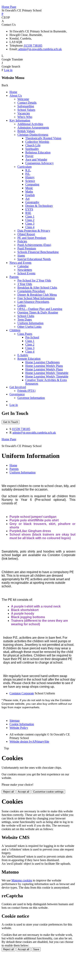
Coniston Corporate (21, 693)
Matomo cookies (21, 880)
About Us (15, 95)
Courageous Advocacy (39, 163)
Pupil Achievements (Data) (34, 245)
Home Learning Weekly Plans (44, 365)
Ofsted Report (26, 234)
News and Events (20, 262)
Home (13, 92)
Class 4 (29, 227)
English (30, 195)
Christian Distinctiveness (32, 134)
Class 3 (29, 223)
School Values (26, 109)
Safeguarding (25, 106)
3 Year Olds (24, 284)
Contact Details (27, 102)
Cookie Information (21, 724)
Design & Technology (39, 205)
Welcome (23, 99)
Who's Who (24, 117)
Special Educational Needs (34, 259)
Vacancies (23, 113)
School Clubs (25, 316)
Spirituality (32, 149)
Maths (29, 191)
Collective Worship (37, 141)
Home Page (9, 6)
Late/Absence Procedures (33, 301)
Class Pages (24, 333)
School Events (26, 273)
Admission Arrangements (33, 127)
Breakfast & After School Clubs (37, 287)
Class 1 (29, 216)
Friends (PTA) (26, 390)
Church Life (32, 145)
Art (27, 198)
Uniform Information (30, 323)
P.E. (27, 173)
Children (14, 330)
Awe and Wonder (36, 159)
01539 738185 (32, 45)
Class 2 (29, 220)
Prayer (29, 156)
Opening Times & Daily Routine (37, 312)
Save (36, 949)
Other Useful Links (29, 326)
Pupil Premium (26, 248)
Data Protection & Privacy (33, 230)
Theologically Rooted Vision (43, 138)
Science (30, 181)
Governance (17, 394)
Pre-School (32, 337)
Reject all (8, 791)
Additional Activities (30, 124)
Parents (14, 277)
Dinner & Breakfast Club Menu (37, 294)
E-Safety (22, 355)
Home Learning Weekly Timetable (46, 373)
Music (29, 188)
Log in (8, 70)
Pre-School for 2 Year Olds (34, 280)
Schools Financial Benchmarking (38, 252)
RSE (28, 213)
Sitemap (14, 720)
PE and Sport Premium (31, 237)
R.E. (28, 170)
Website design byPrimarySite (29, 741)
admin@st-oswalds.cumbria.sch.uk (40, 49)
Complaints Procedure (31, 291)
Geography (32, 202)
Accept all (23, 791)
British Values (26, 131)
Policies (22, 241)
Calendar (23, 266)
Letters (21, 305)
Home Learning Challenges (42, 362)
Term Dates (24, 319)
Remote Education (28, 358)
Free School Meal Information (36, 298)
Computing (32, 184)
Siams (21, 255)
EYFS (29, 209)
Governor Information (31, 397)
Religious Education (38, 152)
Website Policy (18, 727)
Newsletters (24, 269)
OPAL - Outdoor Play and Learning (39, 309)
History (30, 177)
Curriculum (24, 166)
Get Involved (17, 387)
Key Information (19, 120)
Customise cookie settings (48, 791)
